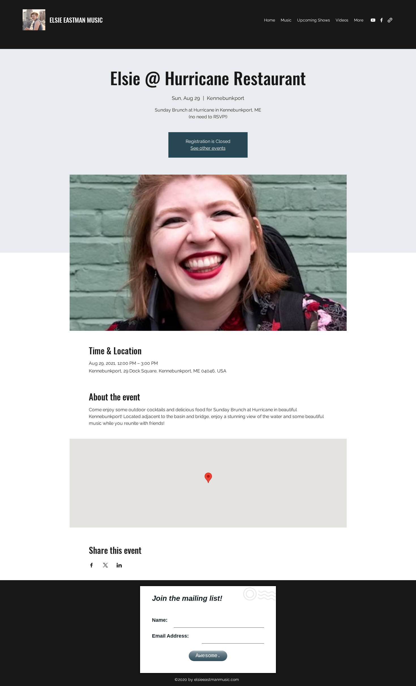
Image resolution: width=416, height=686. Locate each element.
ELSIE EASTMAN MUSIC (76, 19)
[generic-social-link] (390, 20)
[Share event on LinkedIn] (119, 565)
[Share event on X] (105, 565)
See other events (208, 148)
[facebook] (381, 20)
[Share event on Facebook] (91, 565)
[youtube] (373, 20)
